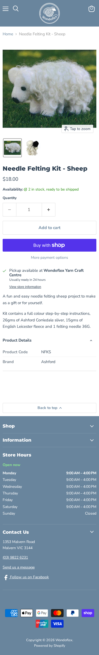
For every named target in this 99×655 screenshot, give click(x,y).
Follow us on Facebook (29, 577)
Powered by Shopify (49, 645)
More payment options (49, 258)
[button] (12, 148)
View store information (25, 287)
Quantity (10, 198)
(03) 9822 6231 (15, 557)
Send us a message (19, 567)
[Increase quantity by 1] (48, 210)
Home (8, 34)
